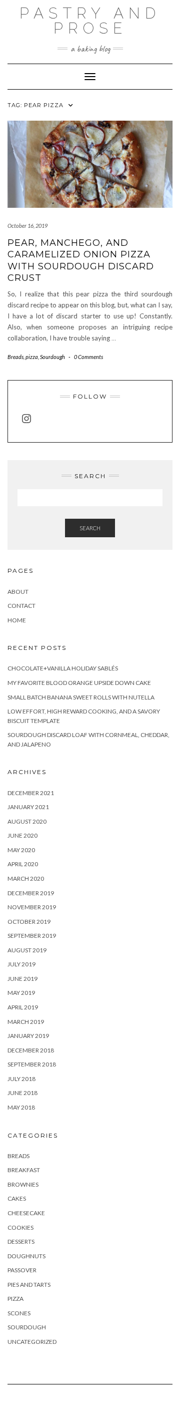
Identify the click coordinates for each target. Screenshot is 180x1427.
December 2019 (31, 893)
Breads (16, 356)
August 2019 (27, 950)
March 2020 (26, 878)
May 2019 (21, 992)
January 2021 (28, 807)
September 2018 (32, 1064)
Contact (22, 605)
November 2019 (32, 907)
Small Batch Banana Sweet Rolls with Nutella (81, 697)
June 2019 (23, 978)
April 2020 (23, 864)
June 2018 (23, 1093)
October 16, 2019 (28, 225)
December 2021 (31, 793)
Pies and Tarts (29, 1284)
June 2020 (23, 835)
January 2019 (28, 1035)
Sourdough (52, 356)
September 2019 (32, 935)
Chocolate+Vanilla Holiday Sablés (63, 668)
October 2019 (29, 921)
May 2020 (21, 850)
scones (19, 1313)
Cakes (17, 1198)
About (18, 591)
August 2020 (27, 821)
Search (90, 528)
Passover (22, 1270)
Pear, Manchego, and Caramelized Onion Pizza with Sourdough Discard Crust (81, 260)
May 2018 (21, 1107)
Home (17, 620)
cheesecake (26, 1213)
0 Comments (88, 356)
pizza (32, 356)
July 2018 (22, 1079)
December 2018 (31, 1050)
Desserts (21, 1241)
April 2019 (23, 1007)
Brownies (23, 1184)
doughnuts (27, 1256)
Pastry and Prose (90, 21)
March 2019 (26, 1021)
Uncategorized (32, 1341)
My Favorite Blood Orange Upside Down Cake (79, 682)
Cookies (21, 1227)
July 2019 (22, 964)
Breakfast (24, 1170)
